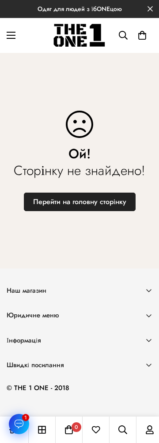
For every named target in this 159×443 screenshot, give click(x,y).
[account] (149, 429)
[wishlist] (95, 429)
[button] (142, 35)
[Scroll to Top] (143, 396)
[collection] (42, 429)
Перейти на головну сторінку (79, 202)
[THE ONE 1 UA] (79, 35)
